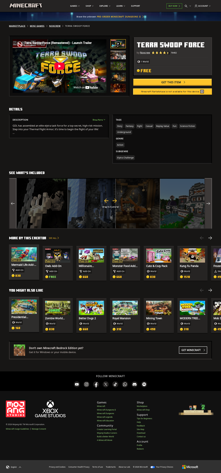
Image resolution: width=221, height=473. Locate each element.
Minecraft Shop (143, 410)
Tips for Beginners (144, 418)
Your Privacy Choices (164, 467)
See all (53, 238)
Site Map (140, 429)
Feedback (141, 425)
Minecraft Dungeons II (106, 410)
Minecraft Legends (105, 417)
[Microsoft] (190, 467)
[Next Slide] (210, 238)
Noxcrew (55, 26)
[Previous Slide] (202, 238)
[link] (77, 384)
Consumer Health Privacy (78, 467)
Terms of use (97, 467)
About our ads (124, 467)
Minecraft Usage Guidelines (17, 429)
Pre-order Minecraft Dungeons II (119, 16)
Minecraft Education (105, 420)
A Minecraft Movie (104, 440)
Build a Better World (105, 436)
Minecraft (101, 406)
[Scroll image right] (208, 203)
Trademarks (111, 467)
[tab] (118, 43)
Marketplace (17, 26)
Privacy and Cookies (57, 467)
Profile (139, 445)
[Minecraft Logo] (25, 6)
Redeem (140, 449)
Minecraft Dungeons (105, 413)
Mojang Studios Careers (107, 433)
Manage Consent (39, 429)
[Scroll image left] (13, 203)
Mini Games (37, 26)
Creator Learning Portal (107, 429)
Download (141, 433)
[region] (110, 203)
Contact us (141, 436)
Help (139, 422)
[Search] (188, 6)
